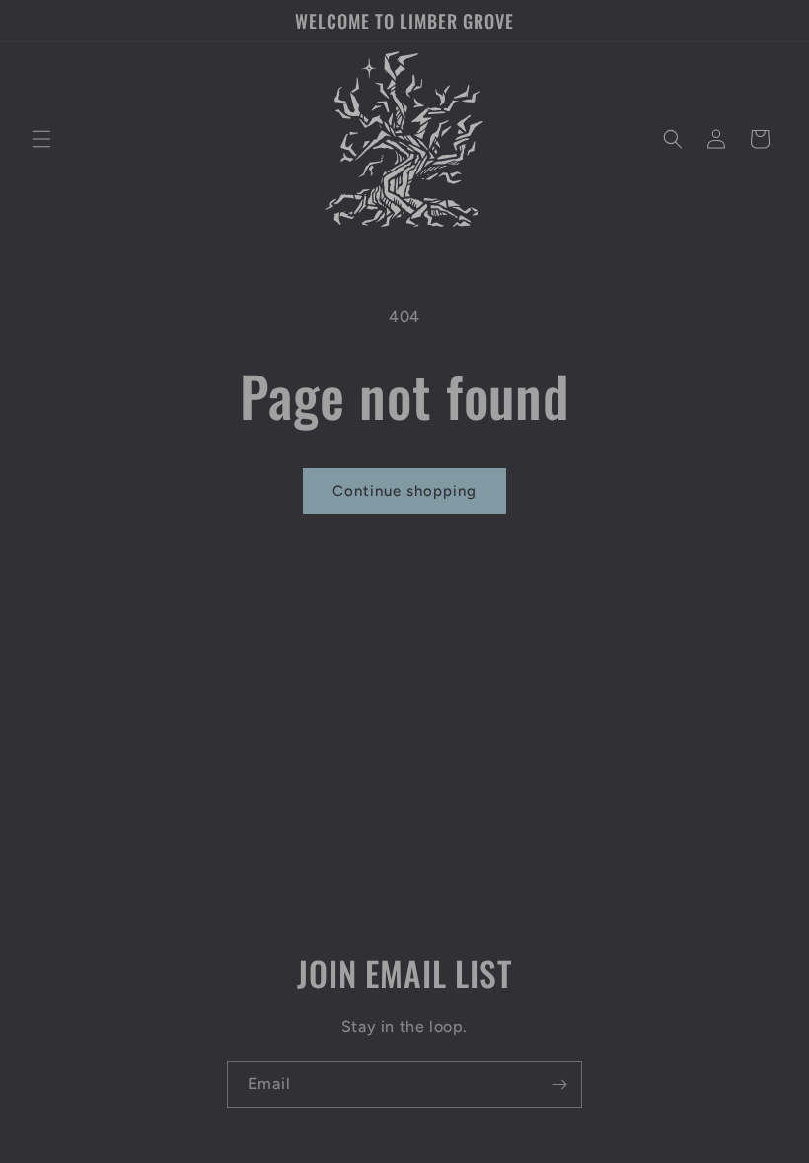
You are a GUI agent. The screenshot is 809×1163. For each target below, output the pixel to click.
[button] (41, 139)
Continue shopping (404, 491)
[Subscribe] (559, 1084)
